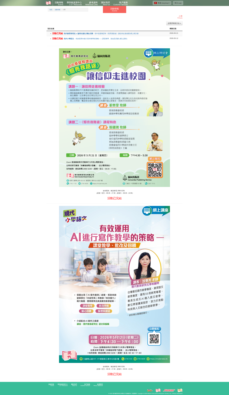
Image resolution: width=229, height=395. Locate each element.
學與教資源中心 (74, 3)
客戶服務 (120, 3)
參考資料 (91, 3)
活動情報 (59, 3)
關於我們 (105, 3)
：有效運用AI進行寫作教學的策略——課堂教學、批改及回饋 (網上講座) (95, 39)
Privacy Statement (177, 393)
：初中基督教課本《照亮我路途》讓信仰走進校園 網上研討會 (101, 33)
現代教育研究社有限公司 (119, 393)
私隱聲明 (98, 384)
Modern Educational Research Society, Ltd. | (160, 393)
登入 (178, 3)
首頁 (50, 9)
